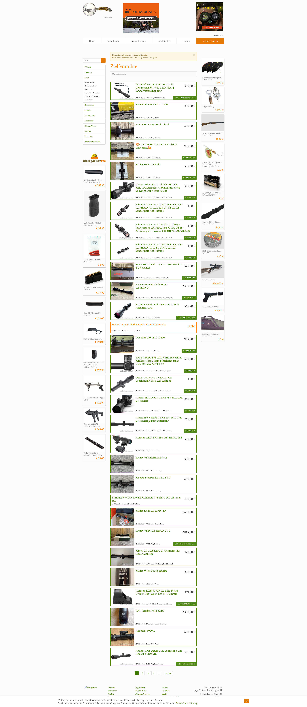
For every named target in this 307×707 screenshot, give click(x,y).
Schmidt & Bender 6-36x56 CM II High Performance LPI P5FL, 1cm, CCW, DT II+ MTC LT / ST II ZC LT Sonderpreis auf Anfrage (163, 227)
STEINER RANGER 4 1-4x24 (152, 124)
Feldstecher (89, 82)
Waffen (88, 67)
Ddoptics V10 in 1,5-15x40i (150, 337)
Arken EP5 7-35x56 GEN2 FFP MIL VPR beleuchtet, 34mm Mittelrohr (159, 419)
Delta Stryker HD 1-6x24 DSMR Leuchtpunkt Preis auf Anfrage (154, 379)
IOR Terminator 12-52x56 (150, 610)
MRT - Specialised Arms (186, 664)
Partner (186, 41)
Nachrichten (164, 41)
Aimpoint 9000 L (145, 630)
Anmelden (218, 35)
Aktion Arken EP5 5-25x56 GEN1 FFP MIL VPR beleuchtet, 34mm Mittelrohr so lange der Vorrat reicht (158, 187)
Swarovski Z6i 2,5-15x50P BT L (153, 530)
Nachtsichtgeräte (92, 93)
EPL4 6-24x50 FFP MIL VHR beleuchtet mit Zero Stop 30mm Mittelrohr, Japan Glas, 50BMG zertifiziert (159, 361)
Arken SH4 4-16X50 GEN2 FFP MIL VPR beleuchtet (159, 399)
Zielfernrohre (90, 86)
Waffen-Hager (189, 278)
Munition (88, 72)
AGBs (164, 694)
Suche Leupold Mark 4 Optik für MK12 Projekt (139, 324)
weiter (168, 673)
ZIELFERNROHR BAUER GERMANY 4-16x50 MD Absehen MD (146, 499)
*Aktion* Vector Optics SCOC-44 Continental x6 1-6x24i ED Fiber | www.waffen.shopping (155, 87)
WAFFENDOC (189, 298)
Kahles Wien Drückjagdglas (151, 570)
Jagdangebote (90, 115)
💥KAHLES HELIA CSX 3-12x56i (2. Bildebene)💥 (157, 146)
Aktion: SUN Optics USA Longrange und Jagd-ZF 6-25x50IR (159, 652)
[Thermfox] (209, 16)
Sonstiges (89, 100)
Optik (87, 78)
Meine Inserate (139, 41)
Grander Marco (189, 158)
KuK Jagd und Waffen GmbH (185, 544)
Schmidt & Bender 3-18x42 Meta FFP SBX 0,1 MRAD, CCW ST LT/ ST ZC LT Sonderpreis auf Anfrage (159, 247)
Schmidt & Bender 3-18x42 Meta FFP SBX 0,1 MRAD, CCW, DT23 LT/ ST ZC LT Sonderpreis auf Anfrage (159, 207)
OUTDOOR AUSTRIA (186, 604)
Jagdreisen (140, 687)
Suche (165, 687)
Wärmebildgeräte (92, 96)
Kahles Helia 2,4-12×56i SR (151, 510)
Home (92, 41)
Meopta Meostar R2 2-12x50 (152, 104)
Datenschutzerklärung (186, 703)
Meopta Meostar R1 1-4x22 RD (153, 477)
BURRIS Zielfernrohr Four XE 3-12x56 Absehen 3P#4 (157, 306)
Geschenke (89, 136)
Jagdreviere (89, 121)
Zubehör (88, 110)
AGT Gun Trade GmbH (186, 318)
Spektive (88, 89)
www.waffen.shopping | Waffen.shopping (185, 98)
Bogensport (89, 105)
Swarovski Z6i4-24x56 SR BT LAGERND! (152, 286)
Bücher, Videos (91, 126)
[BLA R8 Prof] (141, 18)
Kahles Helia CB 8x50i (148, 164)
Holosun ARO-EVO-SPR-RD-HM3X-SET (159, 437)
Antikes (88, 131)
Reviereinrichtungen (92, 142)
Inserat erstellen (210, 41)
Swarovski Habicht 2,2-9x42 (151, 457)
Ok (247, 701)
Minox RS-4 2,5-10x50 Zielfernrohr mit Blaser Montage (158, 552)
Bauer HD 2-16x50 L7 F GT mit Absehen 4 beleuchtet (159, 266)
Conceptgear (190, 198)
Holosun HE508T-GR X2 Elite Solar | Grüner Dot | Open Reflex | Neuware (157, 592)
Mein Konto (113, 41)
